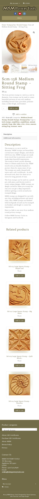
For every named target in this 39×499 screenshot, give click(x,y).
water (20, 126)
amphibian (16, 122)
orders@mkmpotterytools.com (13, 472)
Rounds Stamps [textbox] (19, 430)
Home (4, 25)
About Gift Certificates (10, 435)
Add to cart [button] (19, 276)
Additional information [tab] (12, 138)
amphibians (24, 122)
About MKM (6, 441)
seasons (33, 124)
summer (14, 126)
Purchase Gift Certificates (11, 438)
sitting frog (6, 126)
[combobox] (19, 429)
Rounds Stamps (22, 25)
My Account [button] (14, 3)
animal (32, 122)
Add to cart (13, 108)
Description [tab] (8, 134)
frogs (10, 124)
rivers (28, 124)
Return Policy (7, 444)
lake (14, 124)
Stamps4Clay (11, 25)
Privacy (4, 448)
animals (5, 124)
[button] (34, 32)
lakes (18, 124)
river (23, 124)
